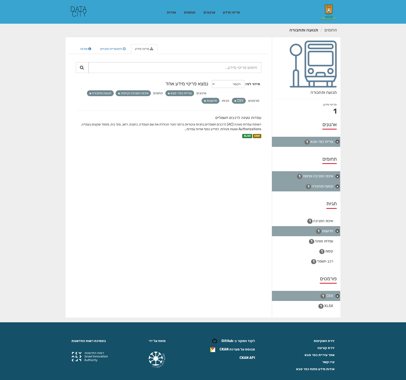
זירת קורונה (326, 348)
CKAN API (247, 358)
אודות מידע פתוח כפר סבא (315, 369)
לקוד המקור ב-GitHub (238, 341)
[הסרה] (169, 93)
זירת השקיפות (324, 341)
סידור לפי (253, 84)
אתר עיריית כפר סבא (319, 355)
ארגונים (209, 12)
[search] (82, 67)
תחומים (189, 12)
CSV (257, 135)
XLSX (247, 135)
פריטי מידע (231, 12)
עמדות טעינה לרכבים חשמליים (238, 117)
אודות (171, 12)
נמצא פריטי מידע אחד (186, 84)
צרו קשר (328, 362)
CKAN (224, 350)
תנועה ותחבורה (303, 30)
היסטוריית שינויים (111, 49)
